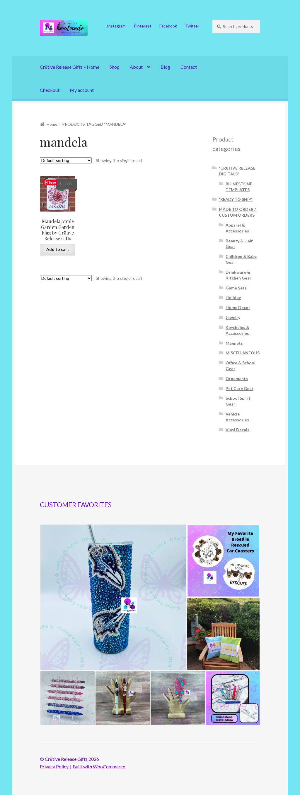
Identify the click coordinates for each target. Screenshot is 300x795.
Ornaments (237, 378)
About (136, 67)
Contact (188, 67)
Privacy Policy (54, 766)
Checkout (49, 90)
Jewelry (233, 317)
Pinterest (142, 25)
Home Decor (238, 307)
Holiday (233, 297)
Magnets (234, 343)
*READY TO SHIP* (236, 199)
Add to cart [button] (57, 249)
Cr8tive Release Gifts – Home (69, 67)
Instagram (116, 25)
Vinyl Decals (237, 429)
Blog (165, 67)
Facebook (168, 25)
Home (52, 124)
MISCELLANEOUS (243, 352)
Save (52, 182)
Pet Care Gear (239, 388)
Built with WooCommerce (99, 766)
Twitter (192, 25)
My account (82, 90)
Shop (115, 67)
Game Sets (236, 287)
